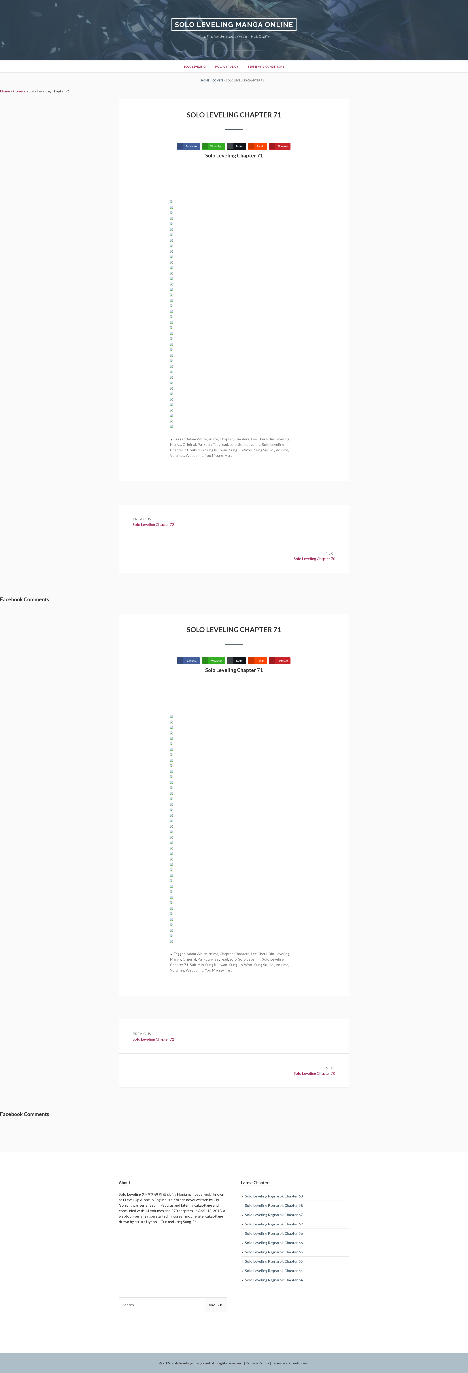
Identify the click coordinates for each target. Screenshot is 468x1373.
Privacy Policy (226, 66)
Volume (282, 450)
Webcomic (194, 455)
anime (213, 439)
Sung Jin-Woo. (241, 450)
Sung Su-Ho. (264, 450)
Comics (19, 91)
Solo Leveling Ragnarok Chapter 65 (274, 1252)
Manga (175, 444)
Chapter (226, 439)
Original (189, 444)
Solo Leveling (195, 66)
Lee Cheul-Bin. (263, 439)
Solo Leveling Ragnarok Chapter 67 (274, 1214)
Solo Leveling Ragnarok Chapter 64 (274, 1270)
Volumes (177, 455)
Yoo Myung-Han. (218, 455)
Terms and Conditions (266, 66)
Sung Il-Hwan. (216, 450)
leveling (282, 439)
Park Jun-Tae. (208, 444)
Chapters (241, 439)
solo (233, 444)
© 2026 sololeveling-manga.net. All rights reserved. (201, 1363)
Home (5, 91)
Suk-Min (197, 450)
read (224, 444)
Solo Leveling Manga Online (234, 24)
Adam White (196, 439)
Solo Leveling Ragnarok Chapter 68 (274, 1196)
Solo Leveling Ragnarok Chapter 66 (274, 1233)
